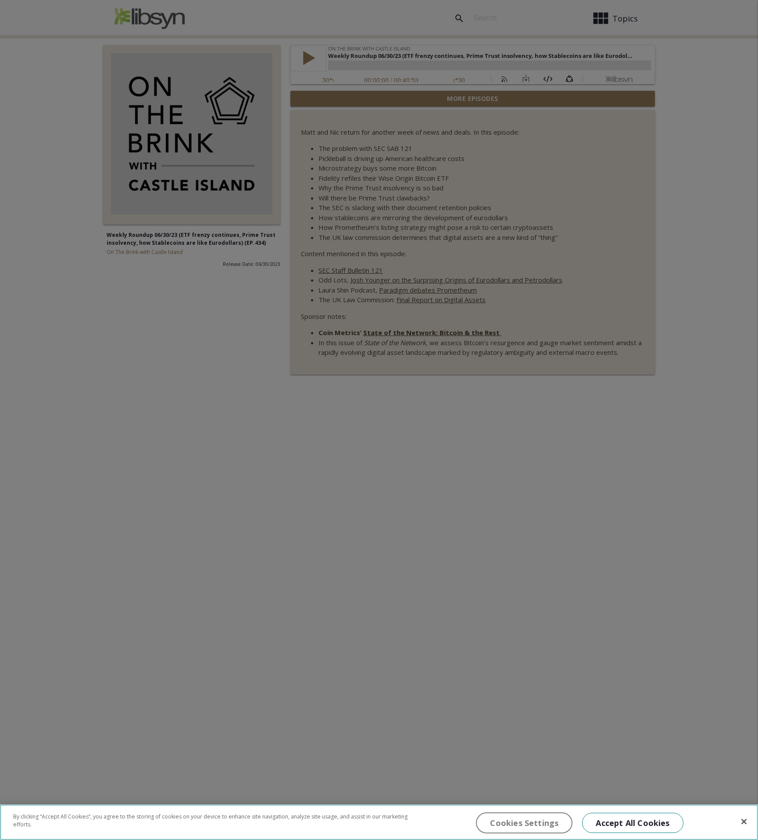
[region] (379, 822)
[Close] (744, 821)
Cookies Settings (524, 823)
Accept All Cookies (632, 823)
